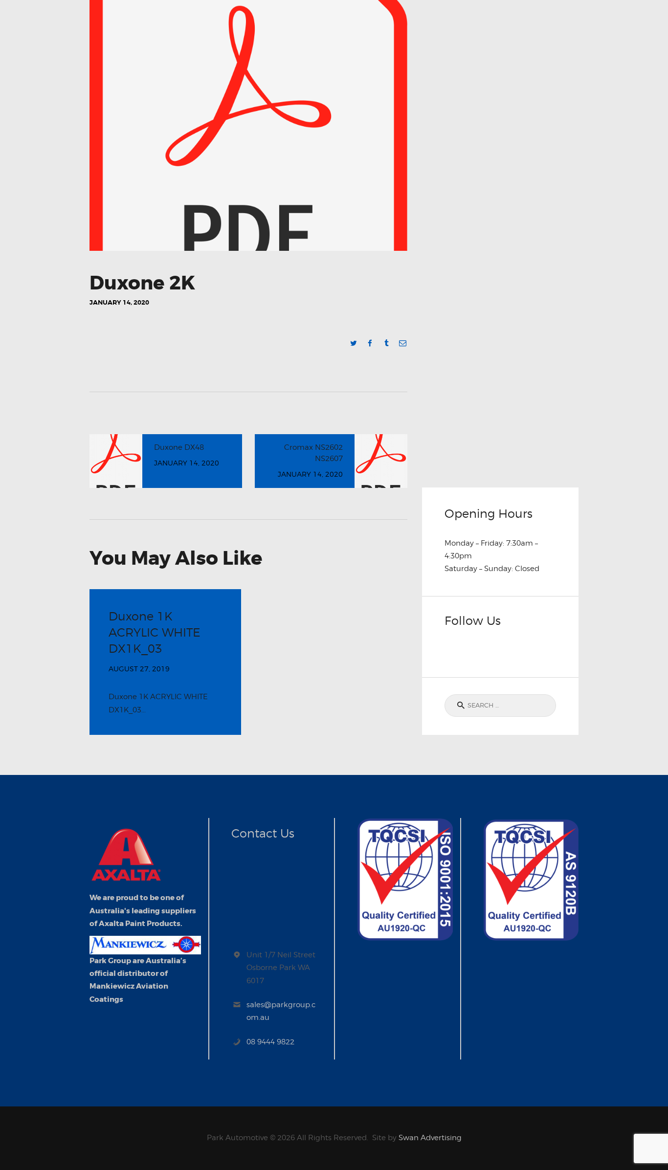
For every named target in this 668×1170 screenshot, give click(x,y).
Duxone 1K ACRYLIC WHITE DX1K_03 (154, 632)
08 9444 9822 (270, 1041)
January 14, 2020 (119, 302)
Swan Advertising (430, 1137)
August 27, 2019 (139, 668)
